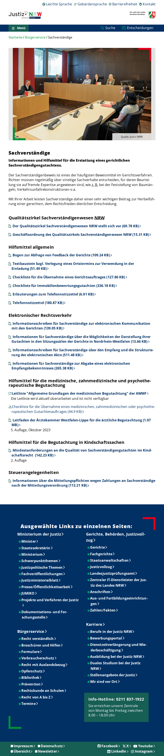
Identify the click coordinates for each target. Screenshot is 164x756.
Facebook (109, 746)
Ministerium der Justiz (39, 534)
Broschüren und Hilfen (41, 645)
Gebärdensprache (92, 4)
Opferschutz (32, 671)
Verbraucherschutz (38, 658)
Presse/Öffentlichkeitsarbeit (46, 587)
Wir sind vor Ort (104, 681)
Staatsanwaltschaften (110, 560)
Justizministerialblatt (40, 580)
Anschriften (100, 591)
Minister (29, 541)
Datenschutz (52, 746)
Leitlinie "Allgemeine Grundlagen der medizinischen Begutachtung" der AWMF (79, 393)
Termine (29, 703)
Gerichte (98, 547)
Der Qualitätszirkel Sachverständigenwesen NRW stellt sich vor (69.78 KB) (76, 226)
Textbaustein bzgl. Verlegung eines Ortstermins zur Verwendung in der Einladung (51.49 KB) (73, 266)
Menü (21, 28)
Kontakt (149, 4)
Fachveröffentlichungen (42, 573)
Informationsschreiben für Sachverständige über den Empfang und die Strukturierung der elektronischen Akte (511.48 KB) (83, 352)
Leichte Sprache (59, 4)
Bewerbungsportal (106, 638)
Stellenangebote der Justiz (113, 675)
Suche (110, 27)
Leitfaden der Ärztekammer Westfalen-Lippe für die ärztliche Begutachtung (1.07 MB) (81, 422)
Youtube (145, 746)
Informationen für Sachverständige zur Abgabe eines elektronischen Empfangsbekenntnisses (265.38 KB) (71, 366)
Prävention (31, 684)
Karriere (94, 624)
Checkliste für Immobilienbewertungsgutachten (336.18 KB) (64, 285)
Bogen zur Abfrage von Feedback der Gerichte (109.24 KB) (61, 255)
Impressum (23, 746)
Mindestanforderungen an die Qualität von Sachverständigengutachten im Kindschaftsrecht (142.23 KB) (82, 452)
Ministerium (32, 554)
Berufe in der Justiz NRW (111, 631)
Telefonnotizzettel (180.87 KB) (38, 302)
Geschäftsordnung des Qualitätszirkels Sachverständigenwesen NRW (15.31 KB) (81, 234)
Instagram (144, 751)
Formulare (31, 651)
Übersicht (22, 751)
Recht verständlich (38, 638)
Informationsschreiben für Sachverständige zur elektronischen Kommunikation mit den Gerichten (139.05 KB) (81, 326)
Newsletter (47, 751)
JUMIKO (28, 593)
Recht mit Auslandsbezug (43, 664)
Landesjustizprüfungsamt (113, 573)
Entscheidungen (140, 27)
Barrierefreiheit (124, 4)
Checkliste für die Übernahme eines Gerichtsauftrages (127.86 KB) (69, 277)
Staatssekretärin (36, 548)
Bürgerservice (35, 37)
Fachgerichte (101, 554)
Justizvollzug (101, 566)
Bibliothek (30, 677)
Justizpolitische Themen (42, 567)
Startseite (15, 37)
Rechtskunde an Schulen (43, 690)
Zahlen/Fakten (103, 610)
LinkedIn (118, 751)
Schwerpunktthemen (40, 560)
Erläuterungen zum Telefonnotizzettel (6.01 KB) (53, 294)
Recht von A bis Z (36, 697)
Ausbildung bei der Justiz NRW (116, 656)
